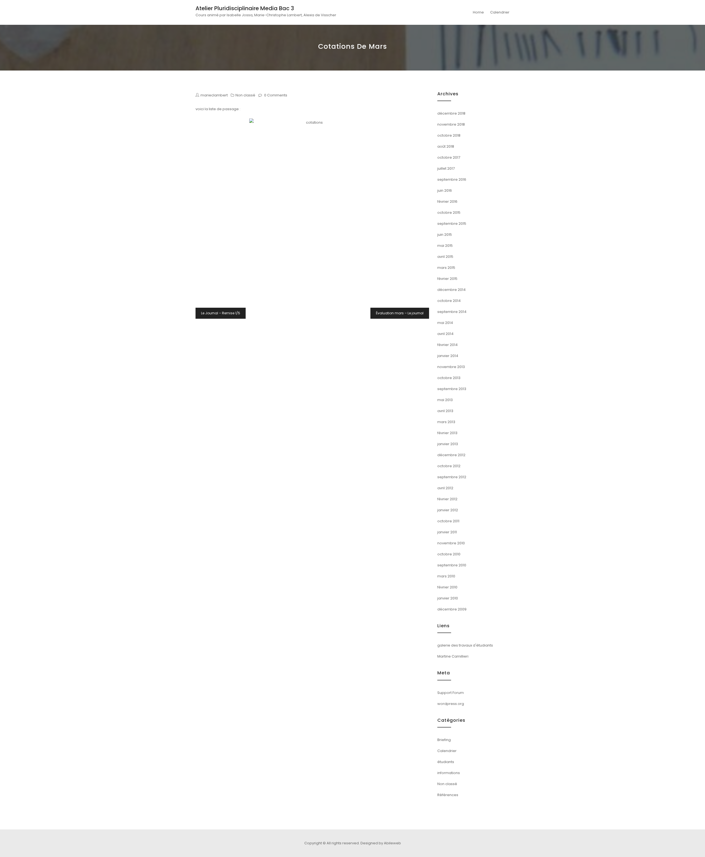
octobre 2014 (449, 300)
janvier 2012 (447, 510)
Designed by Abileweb (380, 843)
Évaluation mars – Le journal (400, 313)
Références (447, 794)
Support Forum (450, 692)
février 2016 (447, 201)
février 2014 (447, 344)
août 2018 (445, 146)
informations (448, 772)
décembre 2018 (451, 113)
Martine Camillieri (452, 656)
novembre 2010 (451, 543)
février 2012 (447, 499)
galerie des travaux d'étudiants (465, 645)
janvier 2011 (447, 532)
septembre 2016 (451, 179)
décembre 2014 (451, 289)
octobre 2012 (448, 466)
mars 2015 (446, 267)
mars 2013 (446, 422)
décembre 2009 (452, 609)
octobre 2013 (448, 377)
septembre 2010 (451, 565)
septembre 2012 (451, 477)
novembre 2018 (451, 124)
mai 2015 (445, 245)
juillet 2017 (446, 168)
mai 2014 (445, 322)
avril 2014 (445, 333)
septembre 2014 (452, 311)
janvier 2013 (447, 444)
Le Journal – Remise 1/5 (220, 313)
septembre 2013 (451, 388)
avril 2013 (445, 410)
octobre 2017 (448, 157)
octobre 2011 (448, 521)
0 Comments (275, 95)
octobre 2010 (448, 554)
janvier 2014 (447, 355)
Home (478, 12)
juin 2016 (444, 190)
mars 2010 (446, 576)
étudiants (445, 761)
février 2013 (447, 433)
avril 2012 (445, 488)
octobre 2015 (448, 212)
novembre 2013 (451, 366)
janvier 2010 (447, 598)
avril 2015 (445, 256)
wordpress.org (450, 703)
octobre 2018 (448, 135)
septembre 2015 (451, 223)
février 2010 (447, 587)
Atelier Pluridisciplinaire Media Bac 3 (245, 8)
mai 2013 (445, 399)
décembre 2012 (451, 455)
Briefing (444, 739)
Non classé (245, 95)
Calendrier (499, 12)
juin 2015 (444, 234)
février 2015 (447, 278)
